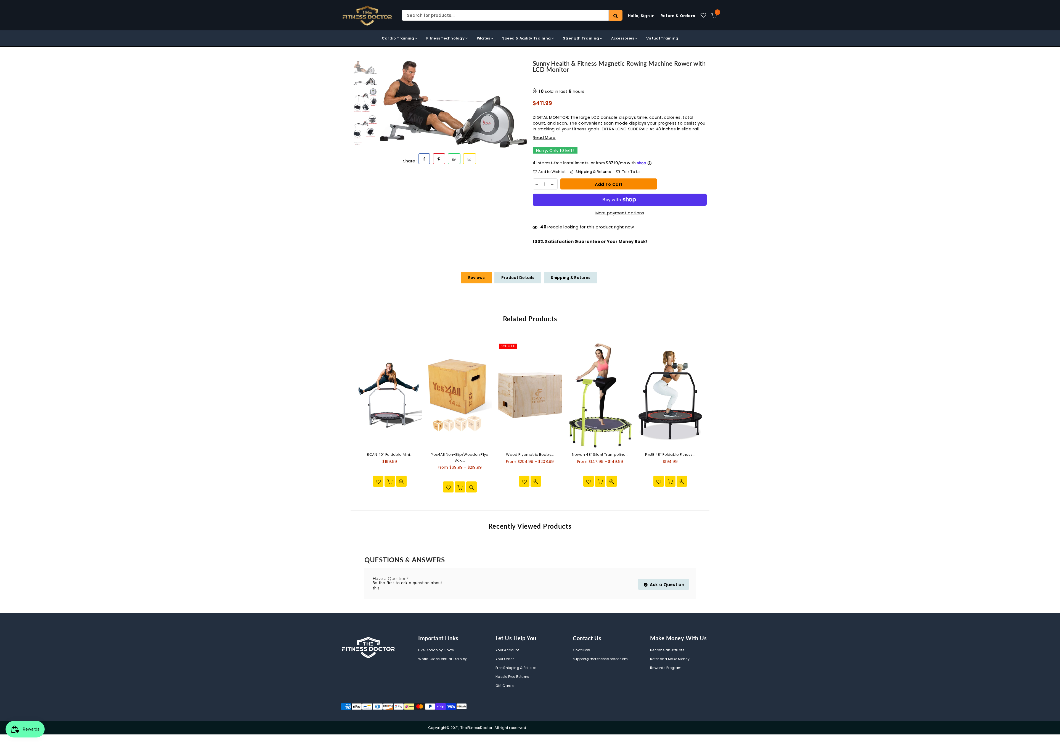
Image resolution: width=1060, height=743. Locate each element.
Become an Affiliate (667, 650)
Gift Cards (504, 685)
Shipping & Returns (593, 171)
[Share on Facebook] (424, 158)
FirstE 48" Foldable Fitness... (670, 454)
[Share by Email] (469, 158)
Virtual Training (662, 38)
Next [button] (522, 104)
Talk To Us (630, 171)
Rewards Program (666, 667)
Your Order (504, 659)
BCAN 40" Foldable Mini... (390, 454)
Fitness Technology (445, 38)
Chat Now (581, 650)
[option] (454, 104)
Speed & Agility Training (527, 38)
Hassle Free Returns (512, 676)
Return (678, 16)
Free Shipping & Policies (516, 667)
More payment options (619, 213)
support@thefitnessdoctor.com (600, 659)
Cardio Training (398, 38)
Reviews (476, 277)
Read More (544, 137)
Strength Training (581, 38)
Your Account (507, 650)
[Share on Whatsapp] (454, 158)
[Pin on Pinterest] (439, 158)
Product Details (517, 277)
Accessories (623, 38)
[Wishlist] (703, 15)
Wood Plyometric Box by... (530, 454)
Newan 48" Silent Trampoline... (600, 454)
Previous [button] (384, 104)
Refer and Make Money (670, 659)
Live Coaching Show (436, 650)
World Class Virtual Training (443, 659)
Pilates (484, 38)
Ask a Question (667, 584)
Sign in (641, 16)
